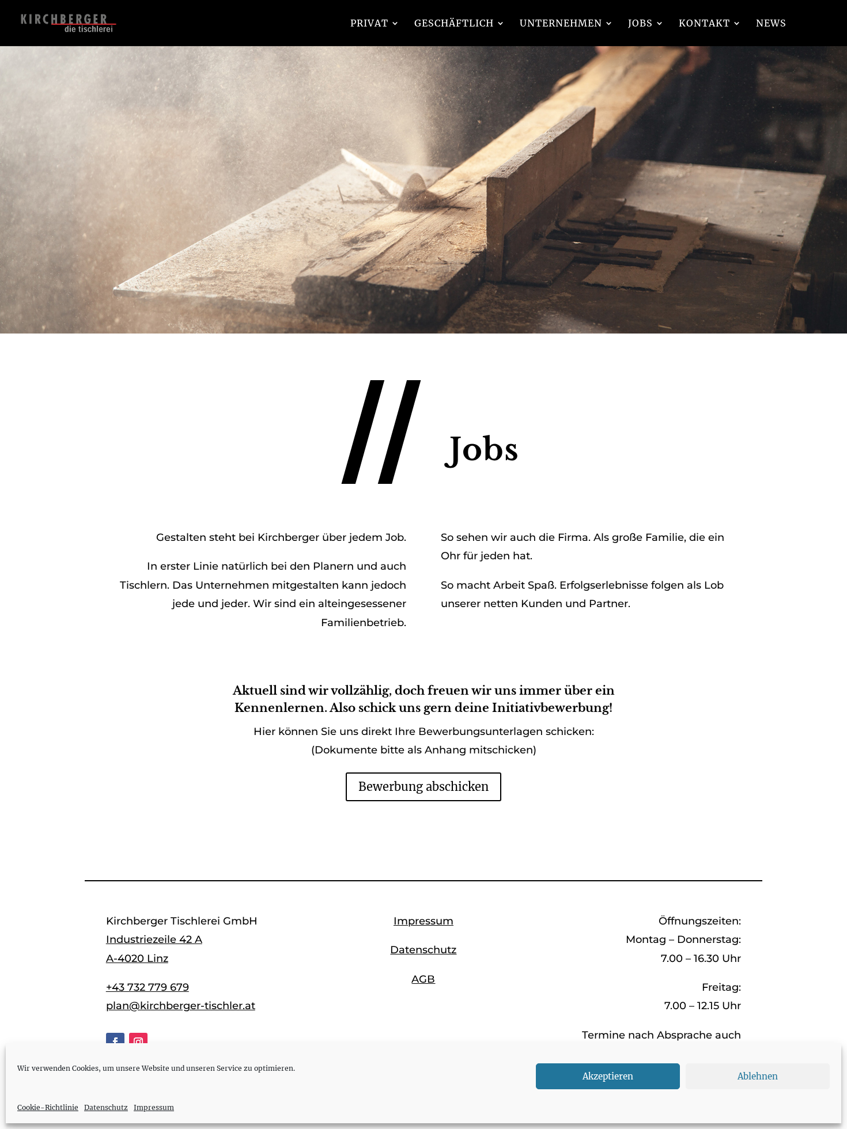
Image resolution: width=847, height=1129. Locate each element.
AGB (423, 979)
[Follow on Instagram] (138, 1042)
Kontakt (704, 24)
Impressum (154, 1107)
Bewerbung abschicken (423, 786)
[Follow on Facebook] (115, 1042)
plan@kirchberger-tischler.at (180, 1005)
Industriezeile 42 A (154, 939)
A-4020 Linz (137, 958)
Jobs (640, 24)
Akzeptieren (608, 1076)
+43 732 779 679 (147, 987)
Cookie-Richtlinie (47, 1107)
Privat (369, 24)
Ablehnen (758, 1076)
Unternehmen (561, 24)
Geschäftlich (454, 24)
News (771, 24)
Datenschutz (106, 1107)
